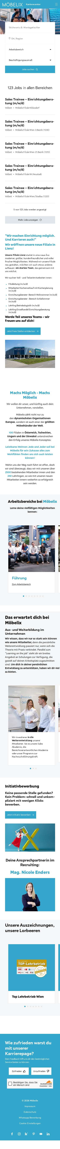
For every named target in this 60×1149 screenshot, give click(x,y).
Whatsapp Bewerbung (30, 1117)
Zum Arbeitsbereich (21, 584)
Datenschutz (30, 1112)
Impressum (30, 1106)
